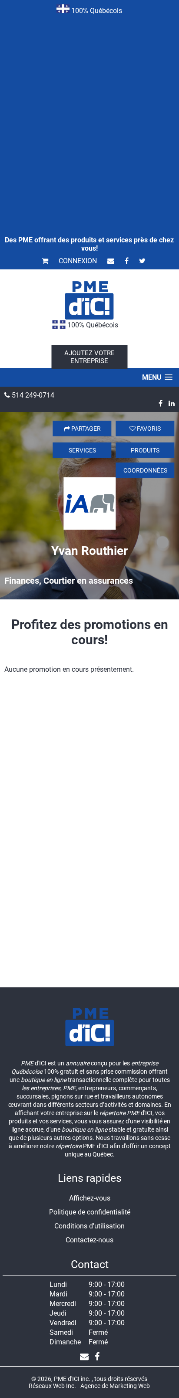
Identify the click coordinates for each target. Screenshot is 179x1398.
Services (82, 450)
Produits (145, 450)
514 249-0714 (32, 395)
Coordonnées (145, 470)
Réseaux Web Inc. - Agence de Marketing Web (89, 1385)
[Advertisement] (89, 113)
